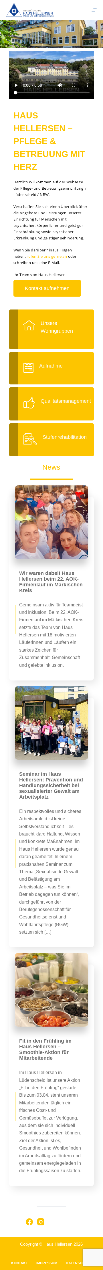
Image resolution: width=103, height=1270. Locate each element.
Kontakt (19, 1263)
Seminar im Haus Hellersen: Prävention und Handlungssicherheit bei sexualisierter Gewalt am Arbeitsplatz (51, 785)
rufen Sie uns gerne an (47, 256)
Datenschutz (79, 1263)
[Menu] (94, 10)
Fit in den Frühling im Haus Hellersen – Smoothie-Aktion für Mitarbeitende (45, 1049)
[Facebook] (29, 1221)
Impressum (46, 1263)
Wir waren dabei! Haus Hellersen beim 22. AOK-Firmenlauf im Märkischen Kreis (51, 581)
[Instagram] (40, 1221)
